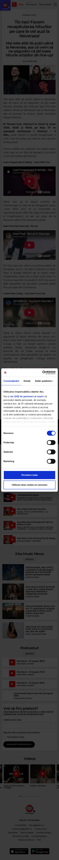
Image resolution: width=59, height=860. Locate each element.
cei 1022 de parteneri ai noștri (27, 396)
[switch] (51, 442)
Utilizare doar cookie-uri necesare (29, 485)
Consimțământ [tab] (11, 381)
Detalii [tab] (27, 381)
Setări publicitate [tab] (44, 381)
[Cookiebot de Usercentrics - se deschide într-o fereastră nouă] (42, 373)
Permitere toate (29, 475)
